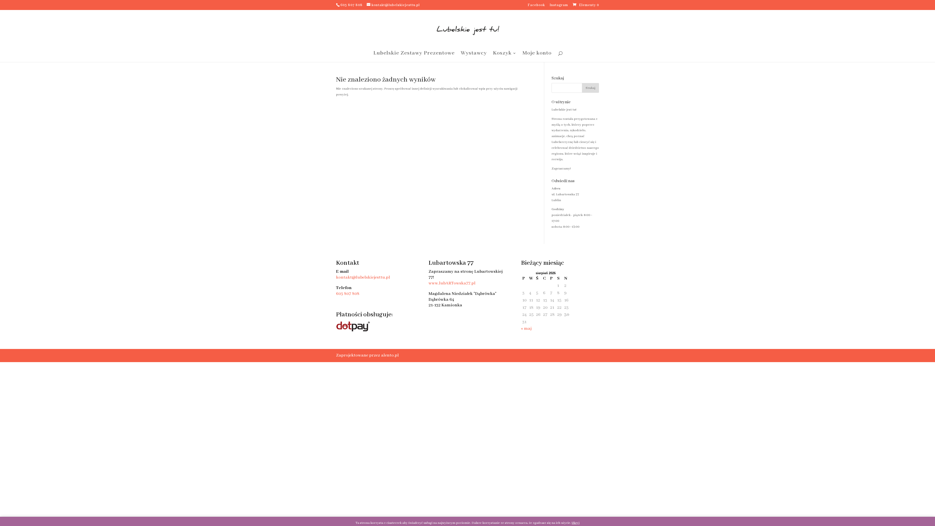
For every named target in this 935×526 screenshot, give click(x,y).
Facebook (536, 5)
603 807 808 (347, 293)
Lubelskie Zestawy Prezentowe (414, 53)
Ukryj (576, 523)
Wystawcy (474, 53)
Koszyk (502, 53)
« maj (526, 328)
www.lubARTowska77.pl (452, 283)
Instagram (559, 5)
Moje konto (537, 53)
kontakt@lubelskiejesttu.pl (363, 277)
